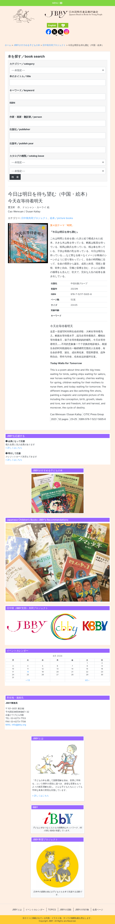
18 (28, 672)
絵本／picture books (61, 218)
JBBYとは (17, 909)
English (52, 25)
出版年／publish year (22, 143)
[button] (55, 3)
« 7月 (28, 680)
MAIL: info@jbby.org (16, 724)
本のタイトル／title (20, 76)
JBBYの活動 (65, 909)
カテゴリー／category (22, 63)
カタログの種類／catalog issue (27, 155)
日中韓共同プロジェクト (34, 218)
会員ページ (98, 909)
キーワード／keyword (22, 90)
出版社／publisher (20, 129)
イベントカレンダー (34, 909)
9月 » (87, 680)
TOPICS (52, 909)
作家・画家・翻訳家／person (26, 116)
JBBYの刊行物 (82, 909)
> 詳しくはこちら (14, 447)
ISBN (12, 102)
